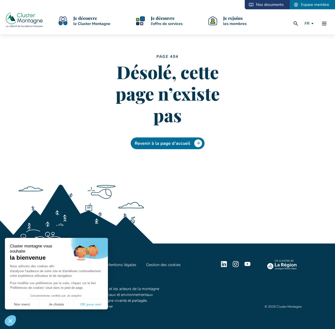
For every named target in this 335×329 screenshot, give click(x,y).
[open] (324, 23)
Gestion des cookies (163, 265)
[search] (296, 23)
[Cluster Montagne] (24, 21)
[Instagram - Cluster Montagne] (236, 265)
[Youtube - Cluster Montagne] (247, 265)
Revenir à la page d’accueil (162, 143)
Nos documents (270, 4)
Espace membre (315, 4)
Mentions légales (121, 265)
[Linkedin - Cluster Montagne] (224, 265)
